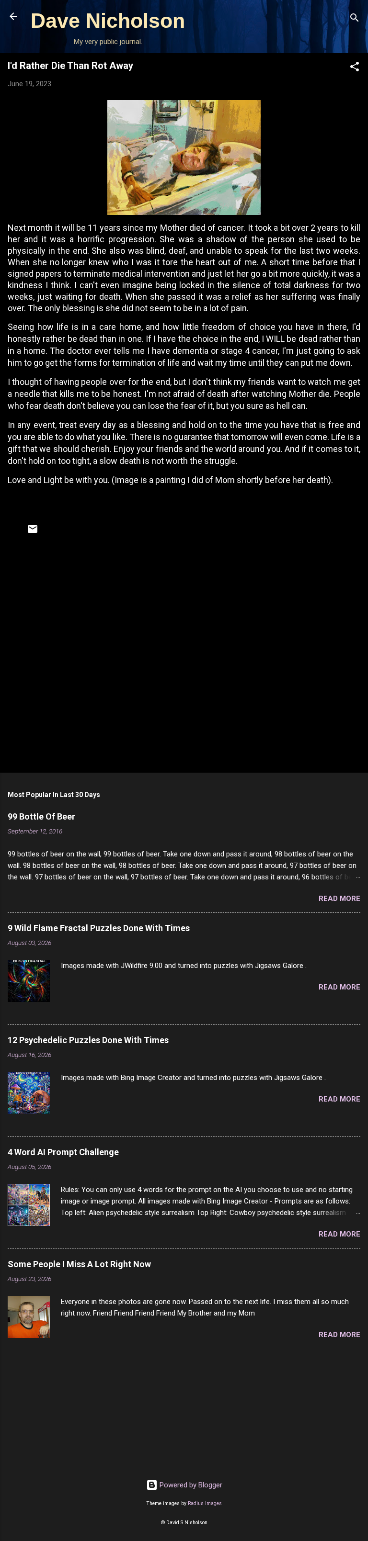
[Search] (354, 19)
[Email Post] (32, 532)
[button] (354, 68)
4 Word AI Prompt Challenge (63, 1152)
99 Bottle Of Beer (41, 816)
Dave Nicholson (108, 20)
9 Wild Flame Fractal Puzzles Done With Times (99, 928)
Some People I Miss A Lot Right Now (79, 1264)
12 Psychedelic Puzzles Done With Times (88, 1040)
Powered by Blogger (190, 1485)
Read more (339, 898)
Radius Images (205, 1503)
